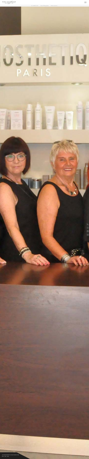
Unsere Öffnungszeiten (44, 5)
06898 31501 (35, 5)
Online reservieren (54, 5)
